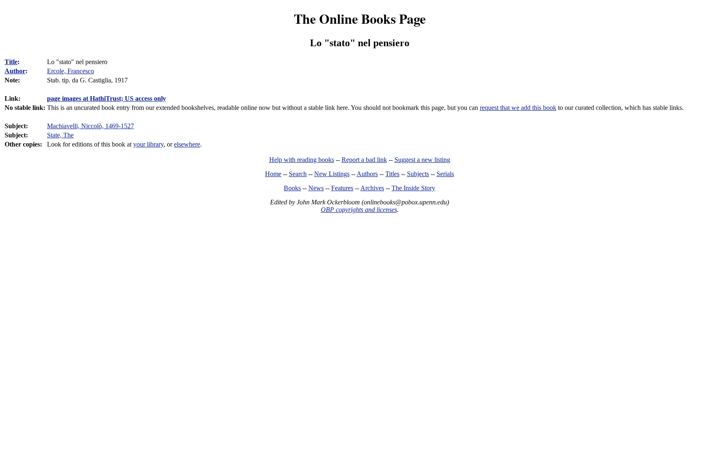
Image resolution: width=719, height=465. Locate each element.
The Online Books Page (360, 18)
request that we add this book (518, 107)
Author (15, 71)
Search (298, 173)
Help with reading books (301, 159)
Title (11, 61)
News (316, 187)
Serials (445, 173)
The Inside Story (413, 187)
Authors (367, 173)
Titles (392, 173)
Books (292, 187)
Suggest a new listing (422, 159)
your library (148, 144)
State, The (60, 135)
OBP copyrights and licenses (359, 209)
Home (273, 173)
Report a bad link (364, 159)
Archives (372, 187)
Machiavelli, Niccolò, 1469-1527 (90, 125)
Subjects (418, 173)
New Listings (332, 173)
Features (342, 187)
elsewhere (187, 144)
